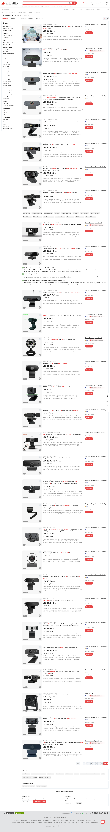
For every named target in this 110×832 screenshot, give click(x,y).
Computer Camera (66, 213)
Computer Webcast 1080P (57, 50)
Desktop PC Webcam (41, 786)
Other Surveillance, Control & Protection (90, 774)
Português (28, 822)
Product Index (88, 820)
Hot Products (16, 820)
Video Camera (59, 6)
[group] (32, 33)
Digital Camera (26, 774)
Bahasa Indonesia (94, 822)
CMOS (6, 99)
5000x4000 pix (7, 85)
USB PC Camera (79, 216)
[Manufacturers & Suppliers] (9, 3)
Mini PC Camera (27, 216)
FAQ (50, 817)
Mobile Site (63, 817)
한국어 (64, 822)
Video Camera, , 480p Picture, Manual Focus (59, 339)
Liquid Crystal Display (8, 53)
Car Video (37, 6)
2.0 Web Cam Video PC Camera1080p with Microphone (62, 434)
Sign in (107, 4)
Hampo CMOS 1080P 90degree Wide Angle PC (60, 73)
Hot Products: (24, 6)
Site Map (58, 817)
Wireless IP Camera (90, 216)
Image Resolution (95, 213)
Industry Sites (72, 820)
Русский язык (39, 822)
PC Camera (52, 6)
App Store (10, 813)
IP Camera (75, 213)
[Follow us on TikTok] (95, 813)
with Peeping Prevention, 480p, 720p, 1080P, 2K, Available (62, 316)
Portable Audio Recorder (45, 777)
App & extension (90, 9)
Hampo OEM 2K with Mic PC (55, 363)
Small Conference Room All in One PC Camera (61, 248)
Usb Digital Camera (60, 216)
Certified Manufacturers (27, 18)
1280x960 (6, 77)
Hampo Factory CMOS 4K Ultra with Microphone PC (61, 292)
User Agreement (48, 825)
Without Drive (8, 42)
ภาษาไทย (77, 822)
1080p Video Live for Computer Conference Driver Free (62, 224)
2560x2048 (6, 71)
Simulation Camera (8, 128)
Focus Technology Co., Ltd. (55, 826)
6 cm (5, 114)
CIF (5, 121)
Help (81, 9)
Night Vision (7, 103)
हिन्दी (73, 822)
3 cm (5, 110)
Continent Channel (64, 820)
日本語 (69, 822)
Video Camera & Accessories (38, 774)
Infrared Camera (37, 216)
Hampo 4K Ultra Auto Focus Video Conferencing (60, 410)
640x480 (6, 73)
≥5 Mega (6, 60)
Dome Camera (59, 774)
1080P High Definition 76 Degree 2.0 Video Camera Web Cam (60, 647)
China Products (24, 820)
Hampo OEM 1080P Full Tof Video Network (59, 458)
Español (22, 822)
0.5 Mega (6, 66)
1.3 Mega (6, 62)
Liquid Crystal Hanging (9, 94)
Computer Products (7, 35)
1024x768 (6, 83)
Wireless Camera (48, 213)
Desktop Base (7, 90)
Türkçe (82, 822)
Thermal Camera (84, 213)
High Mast (6, 92)
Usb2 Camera (26, 213)
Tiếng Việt (87, 822)
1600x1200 (6, 79)
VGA (5, 119)
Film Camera (51, 774)
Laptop (6, 51)
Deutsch (50, 822)
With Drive (6, 44)
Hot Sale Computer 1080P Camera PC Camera (59, 387)
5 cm (5, 112)
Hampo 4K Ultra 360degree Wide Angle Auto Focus (61, 145)
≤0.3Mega (6, 64)
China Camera (31, 6)
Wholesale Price (56, 820)
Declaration (55, 825)
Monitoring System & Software (30, 777)
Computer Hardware (44, 6)
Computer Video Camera (28, 786)
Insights (94, 820)
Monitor (76, 774)
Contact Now (89, 32)
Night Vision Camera (48, 216)
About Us (46, 817)
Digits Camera (7, 126)
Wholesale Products (47, 820)
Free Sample (65, 6)
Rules (107, 9)
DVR (103, 774)
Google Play (19, 813)
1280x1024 (6, 75)
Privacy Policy (62, 825)
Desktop (6, 49)
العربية (60, 822)
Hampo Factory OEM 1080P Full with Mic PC (59, 553)
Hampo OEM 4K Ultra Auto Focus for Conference (60, 505)
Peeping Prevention (8, 105)
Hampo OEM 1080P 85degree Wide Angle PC (59, 719)
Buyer (73, 9)
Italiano (45, 822)
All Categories (7, 9)
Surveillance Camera (37, 213)
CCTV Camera (68, 774)
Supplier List (14, 18)
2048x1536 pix (7, 81)
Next (105, 763)
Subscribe (79, 803)
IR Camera (57, 213)
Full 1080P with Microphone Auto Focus (58, 600)
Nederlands (55, 822)
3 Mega (6, 58)
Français (33, 822)
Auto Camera (70, 216)
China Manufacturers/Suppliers (35, 820)
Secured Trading (40, 18)
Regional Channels (80, 820)
